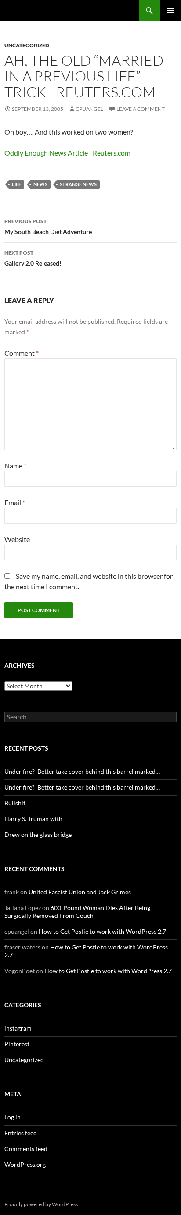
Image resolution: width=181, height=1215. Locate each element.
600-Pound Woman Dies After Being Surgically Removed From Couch (77, 911)
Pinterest (16, 1044)
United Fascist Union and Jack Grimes (80, 892)
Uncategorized (26, 45)
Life (16, 184)
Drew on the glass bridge (38, 834)
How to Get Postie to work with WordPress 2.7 (102, 931)
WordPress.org (25, 1164)
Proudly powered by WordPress (41, 1204)
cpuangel (89, 109)
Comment (21, 353)
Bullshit (14, 803)
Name (15, 465)
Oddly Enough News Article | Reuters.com (67, 153)
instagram (18, 1028)
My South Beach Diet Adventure (48, 226)
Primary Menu (170, 10)
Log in (12, 1117)
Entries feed (20, 1133)
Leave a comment (140, 109)
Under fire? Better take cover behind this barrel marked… (82, 771)
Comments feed (25, 1148)
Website (17, 539)
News (40, 184)
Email (14, 502)
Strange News (78, 184)
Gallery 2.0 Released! (33, 258)
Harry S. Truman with (33, 818)
